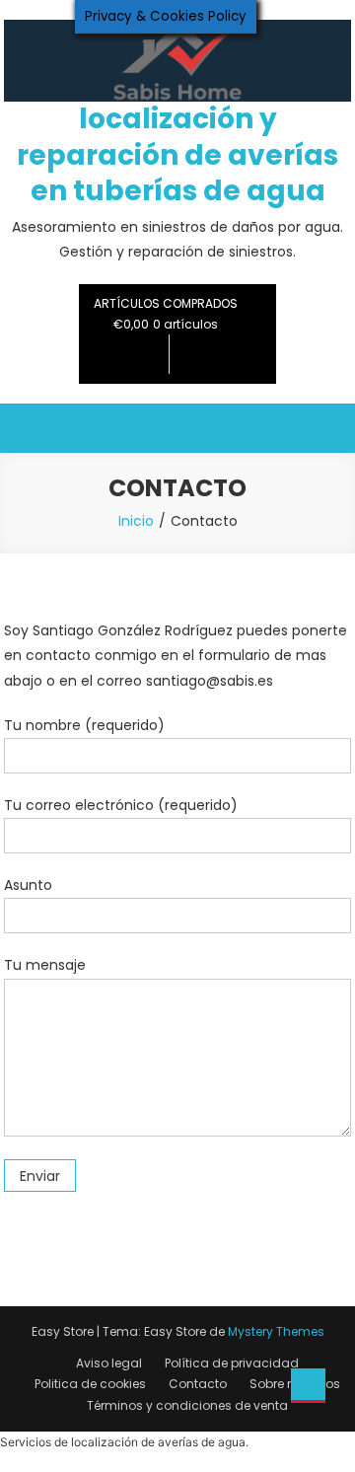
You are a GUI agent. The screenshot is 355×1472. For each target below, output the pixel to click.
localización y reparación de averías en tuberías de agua (177, 155)
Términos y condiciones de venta (187, 1405)
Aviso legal (109, 1363)
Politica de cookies (90, 1383)
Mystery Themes (276, 1331)
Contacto (198, 1383)
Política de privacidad (232, 1363)
